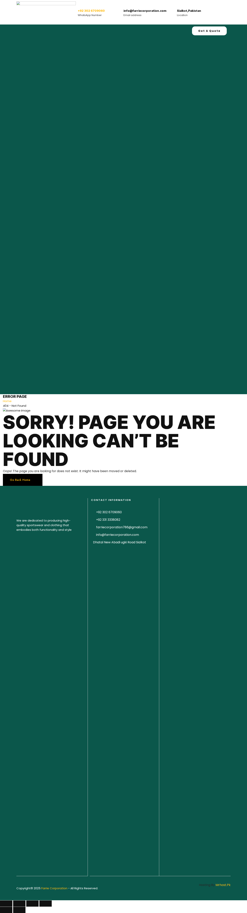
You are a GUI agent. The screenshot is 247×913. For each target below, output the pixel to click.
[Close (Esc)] (6, 903)
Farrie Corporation (54, 888)
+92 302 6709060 (91, 11)
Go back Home (20, 480)
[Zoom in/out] (45, 903)
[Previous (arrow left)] (6, 910)
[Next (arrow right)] (19, 910)
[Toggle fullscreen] (32, 903)
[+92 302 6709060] (81, 4)
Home (7, 401)
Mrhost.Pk (223, 885)
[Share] (19, 903)
